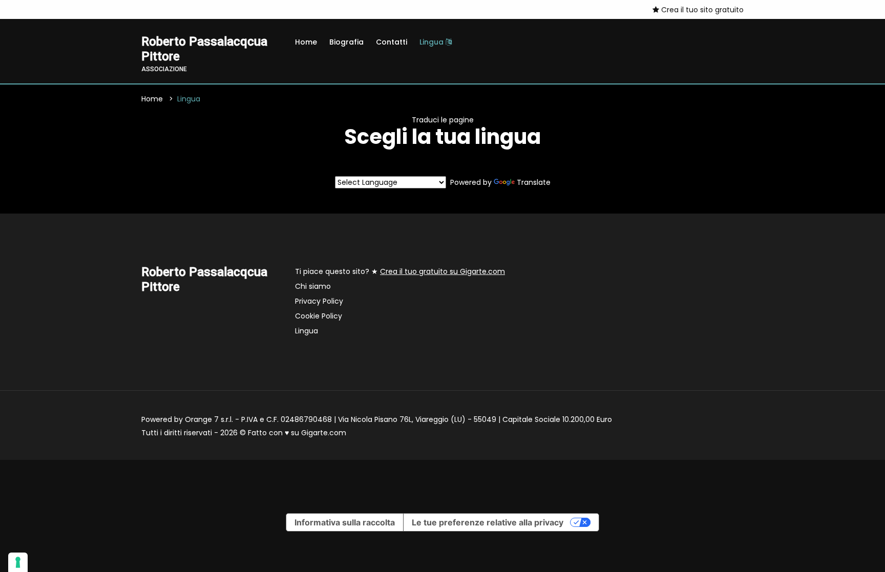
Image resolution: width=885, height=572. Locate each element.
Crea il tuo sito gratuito (701, 10)
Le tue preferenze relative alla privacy (487, 522)
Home (306, 42)
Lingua (432, 42)
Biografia (346, 42)
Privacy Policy (319, 301)
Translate (534, 182)
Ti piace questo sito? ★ (400, 271)
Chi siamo (313, 286)
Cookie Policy (318, 316)
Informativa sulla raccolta (344, 522)
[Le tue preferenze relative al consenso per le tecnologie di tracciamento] (18, 562)
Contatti (391, 42)
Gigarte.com (323, 433)
